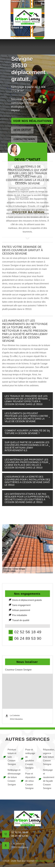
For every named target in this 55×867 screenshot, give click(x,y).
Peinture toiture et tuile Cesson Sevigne (12, 756)
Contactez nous (24, 139)
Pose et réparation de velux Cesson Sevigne (29, 780)
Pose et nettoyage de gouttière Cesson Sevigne (29, 758)
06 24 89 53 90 (27, 638)
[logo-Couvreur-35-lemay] (27, 17)
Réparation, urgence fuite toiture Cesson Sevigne (47, 756)
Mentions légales (44, 861)
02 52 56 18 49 (27, 632)
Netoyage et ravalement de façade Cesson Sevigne (47, 779)
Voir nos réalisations (32, 120)
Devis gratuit (22, 130)
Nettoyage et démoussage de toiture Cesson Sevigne (12, 777)
